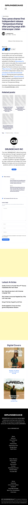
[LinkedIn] (9, 49)
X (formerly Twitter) (13, 485)
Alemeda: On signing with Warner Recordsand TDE (14, 372)
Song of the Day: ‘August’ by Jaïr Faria (12, 302)
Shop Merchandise (13, 488)
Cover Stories (13, 440)
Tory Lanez (17, 132)
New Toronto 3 (7, 69)
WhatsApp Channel (13, 468)
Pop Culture (13, 464)
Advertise (13, 483)
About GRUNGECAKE (13, 428)
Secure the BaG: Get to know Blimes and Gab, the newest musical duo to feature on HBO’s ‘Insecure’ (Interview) (17, 182)
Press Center (13, 443)
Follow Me (14, 169)
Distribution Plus (13, 445)
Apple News (13, 449)
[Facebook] (3, 49)
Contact (13, 466)
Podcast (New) (13, 469)
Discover (13, 438)
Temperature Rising (9, 132)
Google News (13, 447)
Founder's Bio (13, 471)
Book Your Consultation (13, 490)
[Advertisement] (14, 263)
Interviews (13, 492)
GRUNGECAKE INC (10, 33)
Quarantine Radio (18, 76)
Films (13, 442)
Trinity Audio (15, 41)
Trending (13, 462)
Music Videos (13, 460)
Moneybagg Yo (19, 61)
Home (13, 481)
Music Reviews (13, 459)
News (13, 436)
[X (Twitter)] (6, 49)
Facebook (13, 486)
